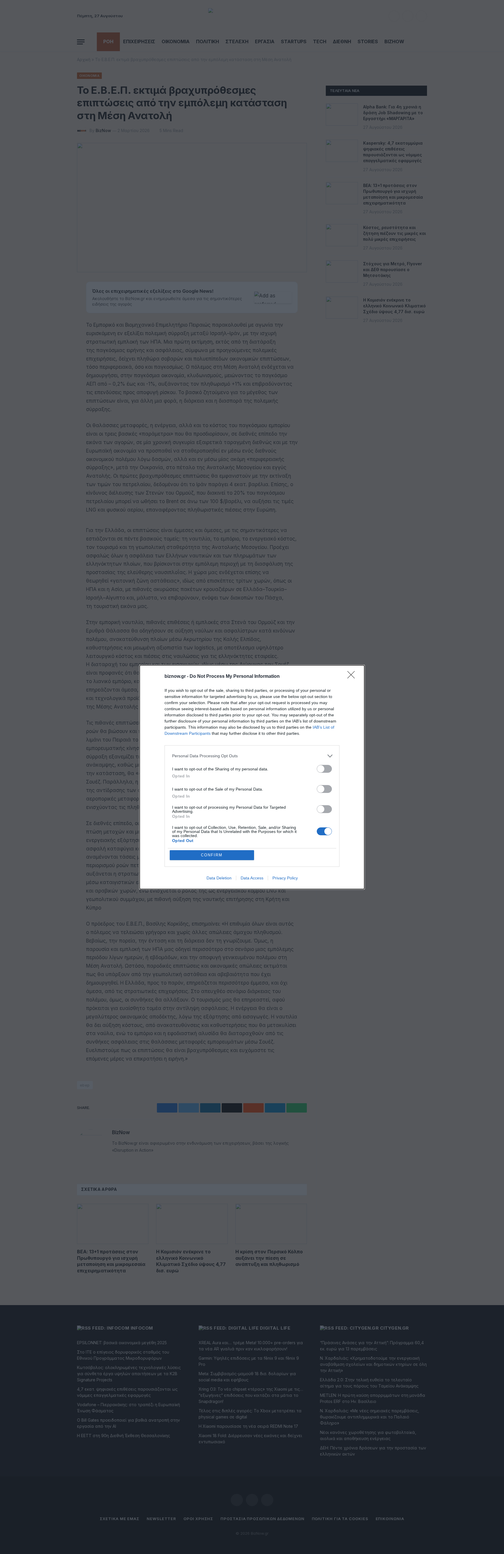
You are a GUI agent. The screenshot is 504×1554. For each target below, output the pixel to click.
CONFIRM (212, 855)
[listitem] (252, 756)
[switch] (324, 769)
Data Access (252, 878)
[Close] (352, 676)
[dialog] (252, 777)
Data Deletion (219, 878)
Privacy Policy (285, 878)
